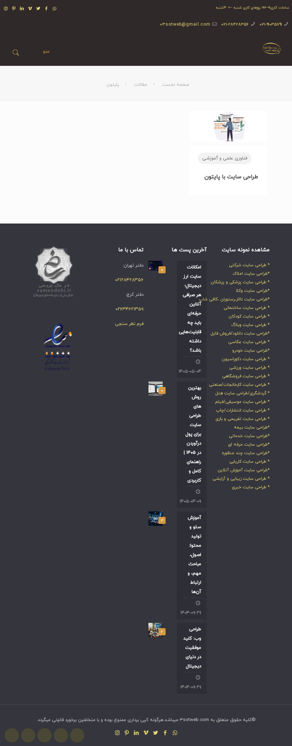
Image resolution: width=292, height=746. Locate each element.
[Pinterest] (14, 9)
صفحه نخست (175, 85)
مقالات (140, 85)
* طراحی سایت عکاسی (249, 342)
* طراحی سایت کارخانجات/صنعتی (239, 385)
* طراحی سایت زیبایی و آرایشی (241, 479)
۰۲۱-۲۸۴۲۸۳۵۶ (235, 24)
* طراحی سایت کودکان (249, 316)
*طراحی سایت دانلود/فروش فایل (240, 333)
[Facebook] (46, 9)
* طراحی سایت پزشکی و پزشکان (240, 282)
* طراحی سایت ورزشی (249, 368)
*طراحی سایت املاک (251, 274)
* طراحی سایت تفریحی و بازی (242, 419)
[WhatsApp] (55, 9)
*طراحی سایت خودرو (251, 350)
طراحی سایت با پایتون (231, 177)
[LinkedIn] (22, 9)
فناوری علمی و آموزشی (224, 158)
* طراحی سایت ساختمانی (247, 308)
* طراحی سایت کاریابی (249, 461)
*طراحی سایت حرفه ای (249, 444)
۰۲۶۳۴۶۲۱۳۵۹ (129, 309)
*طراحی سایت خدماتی (249, 436)
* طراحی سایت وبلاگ (250, 325)
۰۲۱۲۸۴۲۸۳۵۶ (129, 280)
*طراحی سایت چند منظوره (246, 453)
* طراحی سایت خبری (251, 487)
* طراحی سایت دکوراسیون (246, 359)
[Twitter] (38, 9)
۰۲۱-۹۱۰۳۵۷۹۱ (271, 24)
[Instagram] (6, 9)
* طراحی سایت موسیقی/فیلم (242, 402)
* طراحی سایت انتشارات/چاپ (243, 410)
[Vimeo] (30, 9)
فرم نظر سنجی (129, 324)
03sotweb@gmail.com (185, 24)
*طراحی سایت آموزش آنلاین (244, 470)
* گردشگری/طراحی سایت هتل (242, 393)
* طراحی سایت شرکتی (249, 265)
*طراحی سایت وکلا (253, 291)
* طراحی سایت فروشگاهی (246, 376)
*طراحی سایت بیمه (252, 427)
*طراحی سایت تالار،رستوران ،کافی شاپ (234, 299)
